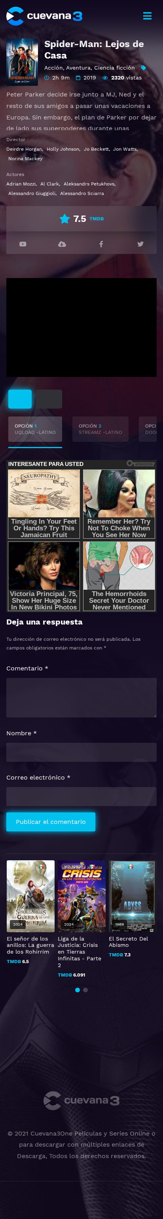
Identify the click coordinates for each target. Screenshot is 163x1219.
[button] (77, 990)
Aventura (78, 67)
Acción (53, 67)
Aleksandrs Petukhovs (89, 184)
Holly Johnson (63, 149)
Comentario (27, 668)
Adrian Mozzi (21, 184)
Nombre (21, 733)
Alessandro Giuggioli (31, 193)
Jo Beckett (96, 149)
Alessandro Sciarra (82, 193)
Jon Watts (124, 149)
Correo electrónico (38, 777)
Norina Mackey (25, 158)
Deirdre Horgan (24, 149)
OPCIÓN (35, 429)
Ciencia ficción (114, 67)
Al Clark (49, 184)
